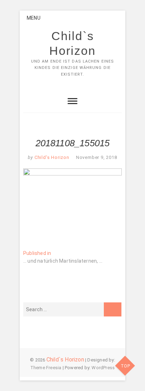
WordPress (103, 367)
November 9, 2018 (96, 157)
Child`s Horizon (72, 43)
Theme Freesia (46, 367)
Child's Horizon (51, 157)
